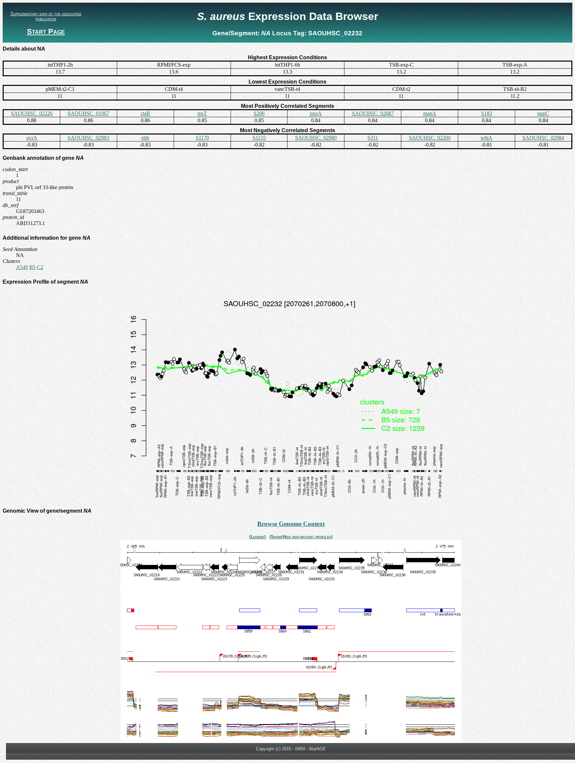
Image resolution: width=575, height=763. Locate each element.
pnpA (316, 113)
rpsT (202, 113)
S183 (486, 113)
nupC (543, 113)
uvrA (31, 137)
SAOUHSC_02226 (32, 113)
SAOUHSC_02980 (316, 137)
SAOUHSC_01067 (88, 113)
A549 (22, 267)
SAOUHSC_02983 (88, 137)
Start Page (46, 31)
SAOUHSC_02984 (543, 137)
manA (429, 113)
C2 (40, 267)
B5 (32, 267)
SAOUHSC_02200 (430, 137)
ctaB (145, 113)
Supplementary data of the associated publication (46, 16)
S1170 (202, 137)
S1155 (259, 137)
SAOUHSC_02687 (373, 113)
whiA (486, 137)
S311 (372, 137)
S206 (259, 113)
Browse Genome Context (291, 523)
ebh (145, 137)
